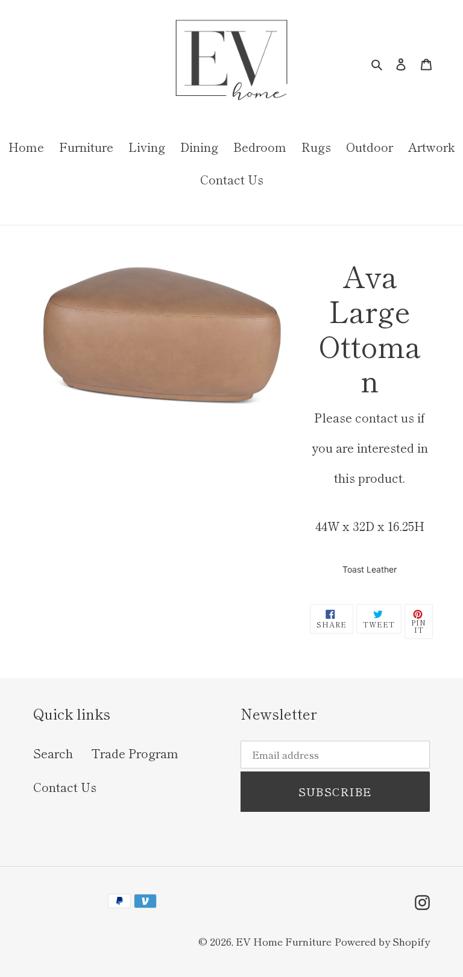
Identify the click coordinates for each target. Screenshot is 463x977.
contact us (384, 417)
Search (53, 753)
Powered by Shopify (382, 941)
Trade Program (134, 753)
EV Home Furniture (284, 941)
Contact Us (64, 787)
